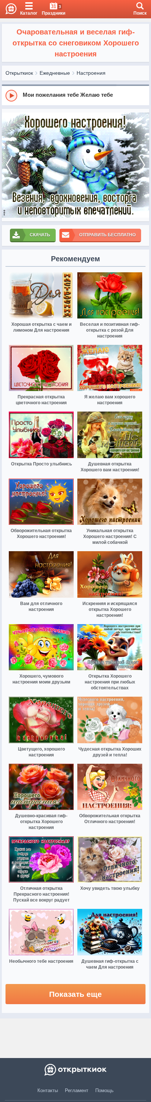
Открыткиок (19, 73)
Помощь (104, 1090)
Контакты (47, 1090)
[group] (75, 95)
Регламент (76, 1090)
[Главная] (8, 9)
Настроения (91, 73)
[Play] (11, 96)
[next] (141, 165)
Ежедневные (55, 73)
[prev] (9, 165)
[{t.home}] (75, 1070)
